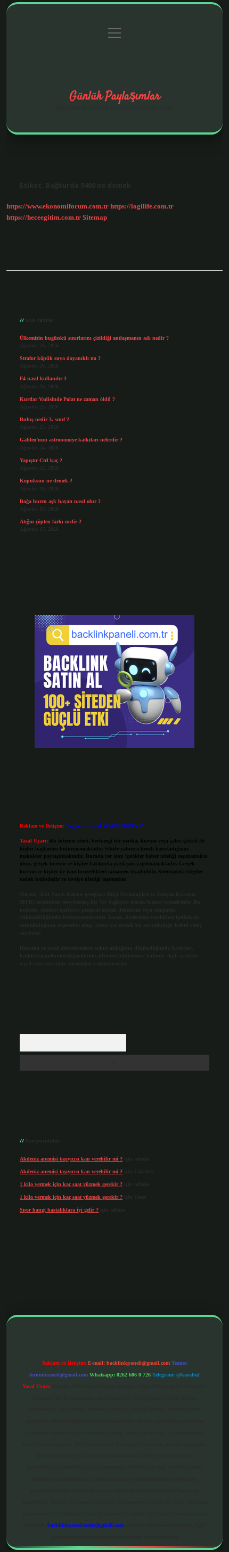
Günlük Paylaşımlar (114, 96)
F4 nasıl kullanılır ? (43, 378)
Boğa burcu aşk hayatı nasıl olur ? (60, 501)
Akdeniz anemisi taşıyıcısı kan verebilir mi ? (71, 1159)
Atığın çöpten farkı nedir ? (50, 521)
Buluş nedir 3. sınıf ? (44, 419)
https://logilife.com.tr (142, 206)
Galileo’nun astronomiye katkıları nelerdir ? (71, 440)
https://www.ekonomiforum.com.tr (57, 206)
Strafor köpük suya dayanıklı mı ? (60, 358)
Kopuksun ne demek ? (46, 480)
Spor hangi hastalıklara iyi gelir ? (59, 1210)
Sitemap (95, 217)
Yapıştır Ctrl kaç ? (41, 460)
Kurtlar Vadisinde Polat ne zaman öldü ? (67, 399)
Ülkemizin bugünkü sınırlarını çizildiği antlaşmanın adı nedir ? (94, 338)
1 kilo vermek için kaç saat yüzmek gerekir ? (71, 1184)
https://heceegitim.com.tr (43, 217)
